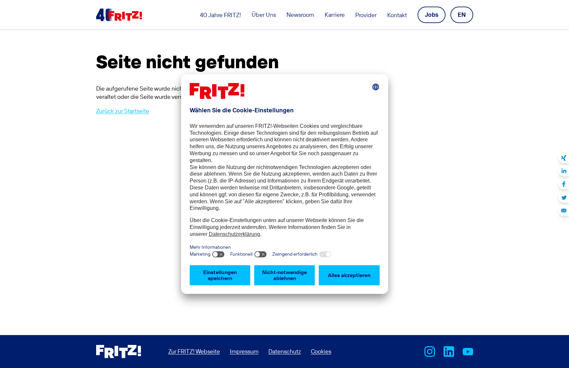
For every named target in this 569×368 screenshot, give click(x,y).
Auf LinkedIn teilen (563, 171)
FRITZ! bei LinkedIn (449, 351)
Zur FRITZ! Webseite (194, 351)
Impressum (244, 351)
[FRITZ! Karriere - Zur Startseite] (119, 14)
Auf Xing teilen (563, 158)
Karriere (335, 14)
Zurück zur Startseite (122, 111)
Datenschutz (284, 351)
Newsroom (300, 14)
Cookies (321, 351)
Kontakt (397, 15)
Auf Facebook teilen (563, 184)
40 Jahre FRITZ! (220, 15)
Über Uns (264, 14)
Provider (366, 15)
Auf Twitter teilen (563, 197)
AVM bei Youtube (468, 351)
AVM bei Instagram (429, 351)
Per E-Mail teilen (563, 210)
